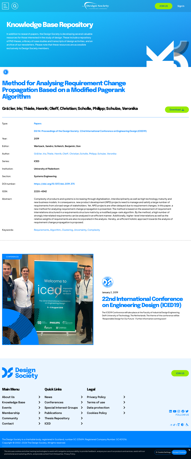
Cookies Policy (97, 413)
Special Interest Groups (61, 407)
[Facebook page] (183, 411)
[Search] (14, 6)
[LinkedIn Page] (170, 411)
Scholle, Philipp (88, 153)
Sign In (180, 5)
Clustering (67, 229)
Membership (11, 413)
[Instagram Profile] (179, 411)
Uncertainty (80, 229)
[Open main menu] (5, 6)
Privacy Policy (96, 397)
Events (6, 407)
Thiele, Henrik (54, 153)
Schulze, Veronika (107, 153)
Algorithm (55, 229)
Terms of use (96, 402)
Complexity (94, 229)
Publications (53, 413)
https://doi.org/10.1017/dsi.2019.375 (54, 183)
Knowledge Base (13, 402)
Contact (8, 423)
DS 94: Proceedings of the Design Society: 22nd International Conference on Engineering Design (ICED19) (90, 131)
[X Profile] (187, 411)
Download (175, 109)
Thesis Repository (57, 418)
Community (10, 418)
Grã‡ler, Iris (40, 153)
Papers (37, 123)
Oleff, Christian (71, 153)
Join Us (163, 5)
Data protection (98, 407)
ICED (48, 423)
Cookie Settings (164, 452)
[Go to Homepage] (95, 5)
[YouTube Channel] (174, 411)
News (48, 397)
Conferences (54, 402)
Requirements (41, 229)
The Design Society (37, 442)
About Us (8, 397)
